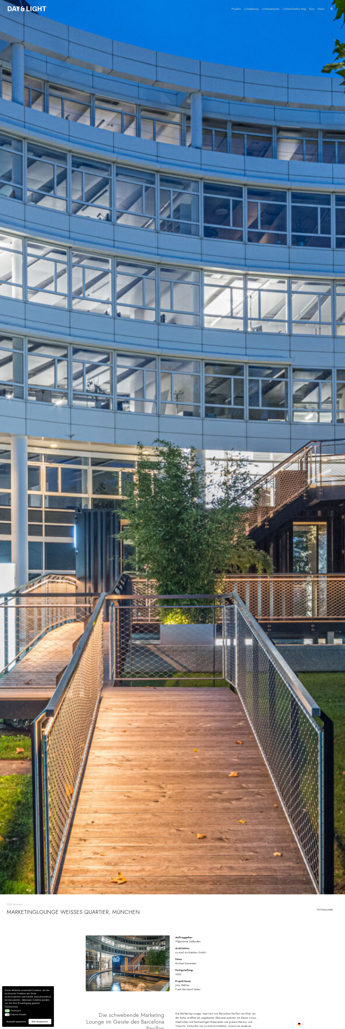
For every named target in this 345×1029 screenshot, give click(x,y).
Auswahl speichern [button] (16, 1022)
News (321, 9)
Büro (311, 9)
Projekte (236, 9)
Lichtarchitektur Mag (294, 9)
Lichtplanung (251, 9)
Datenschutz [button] (11, 1006)
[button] (7, 1010)
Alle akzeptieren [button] (40, 1022)
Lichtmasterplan (271, 9)
